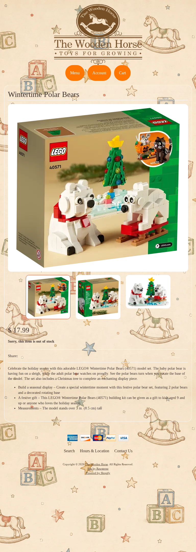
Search (69, 451)
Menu (75, 73)
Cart (122, 73)
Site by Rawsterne (98, 468)
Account (99, 73)
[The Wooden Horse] (98, 62)
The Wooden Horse (96, 464)
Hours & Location (94, 451)
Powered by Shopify (98, 472)
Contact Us (123, 451)
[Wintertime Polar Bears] (48, 297)
